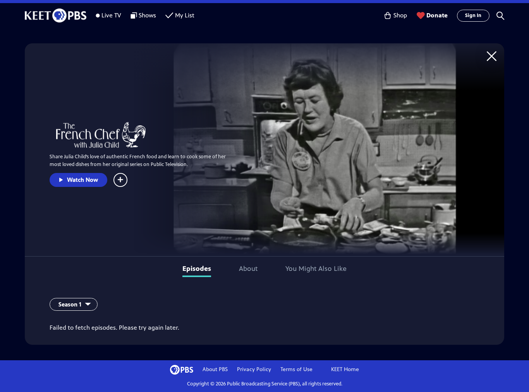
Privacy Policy (254, 369)
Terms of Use (296, 369)
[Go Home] (491, 56)
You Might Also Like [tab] (316, 268)
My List (184, 15)
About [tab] (248, 268)
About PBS (215, 369)
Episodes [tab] (196, 268)
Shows (147, 15)
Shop (400, 15)
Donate (437, 15)
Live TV (111, 15)
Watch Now (82, 179)
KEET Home (345, 369)
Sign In (473, 15)
